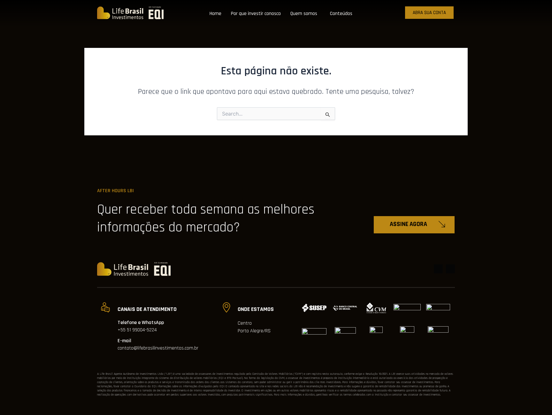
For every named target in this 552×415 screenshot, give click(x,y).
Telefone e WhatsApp (141, 322)
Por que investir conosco (256, 13)
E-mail (124, 340)
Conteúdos (341, 13)
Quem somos (303, 13)
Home (215, 13)
